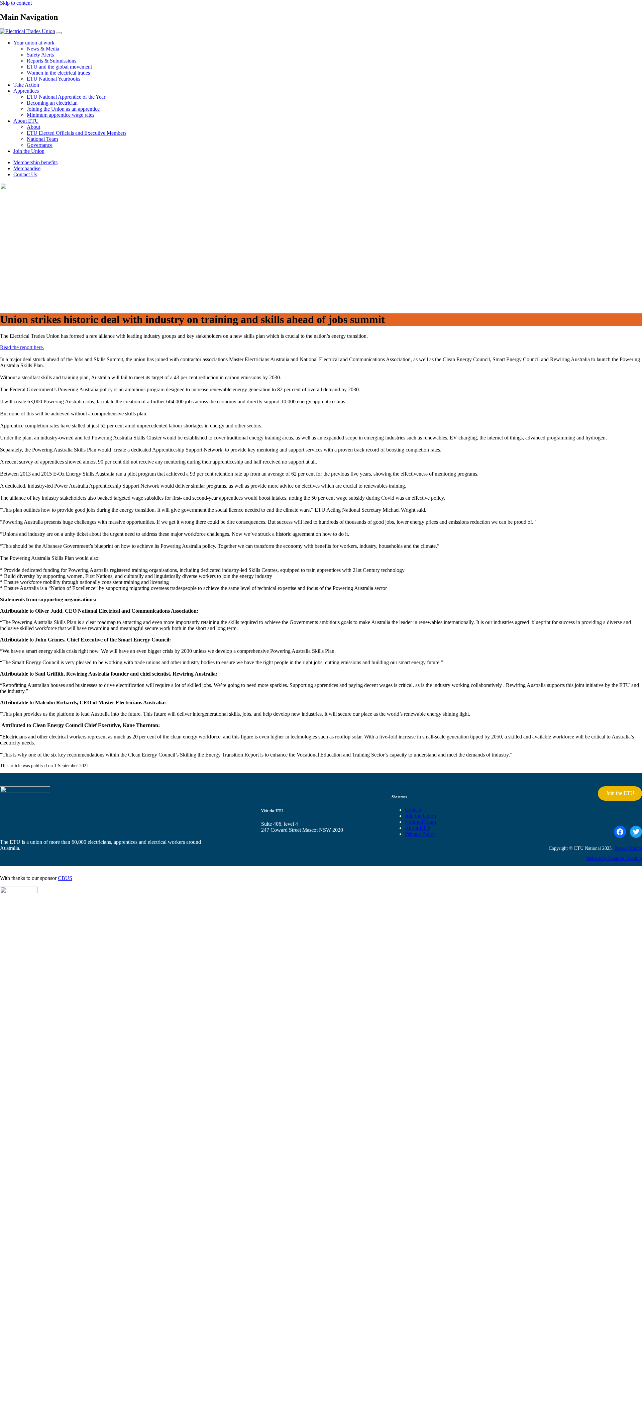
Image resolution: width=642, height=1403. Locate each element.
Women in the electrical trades (58, 73)
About (33, 127)
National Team (42, 139)
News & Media (43, 49)
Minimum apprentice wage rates (60, 115)
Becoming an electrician (52, 103)
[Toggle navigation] (59, 33)
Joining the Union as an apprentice (63, 109)
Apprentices (26, 91)
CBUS (65, 878)
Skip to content (16, 3)
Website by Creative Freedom (614, 858)
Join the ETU (620, 793)
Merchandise (26, 168)
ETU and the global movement (59, 67)
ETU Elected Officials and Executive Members (76, 133)
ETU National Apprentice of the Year (66, 97)
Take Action (26, 85)
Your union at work (34, 42)
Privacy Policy (420, 834)
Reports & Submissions (51, 61)
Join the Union (28, 151)
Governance (39, 145)
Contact (413, 810)
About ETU (26, 121)
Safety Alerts (40, 55)
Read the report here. (22, 347)
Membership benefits (35, 162)
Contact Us (25, 174)
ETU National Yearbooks (53, 79)
